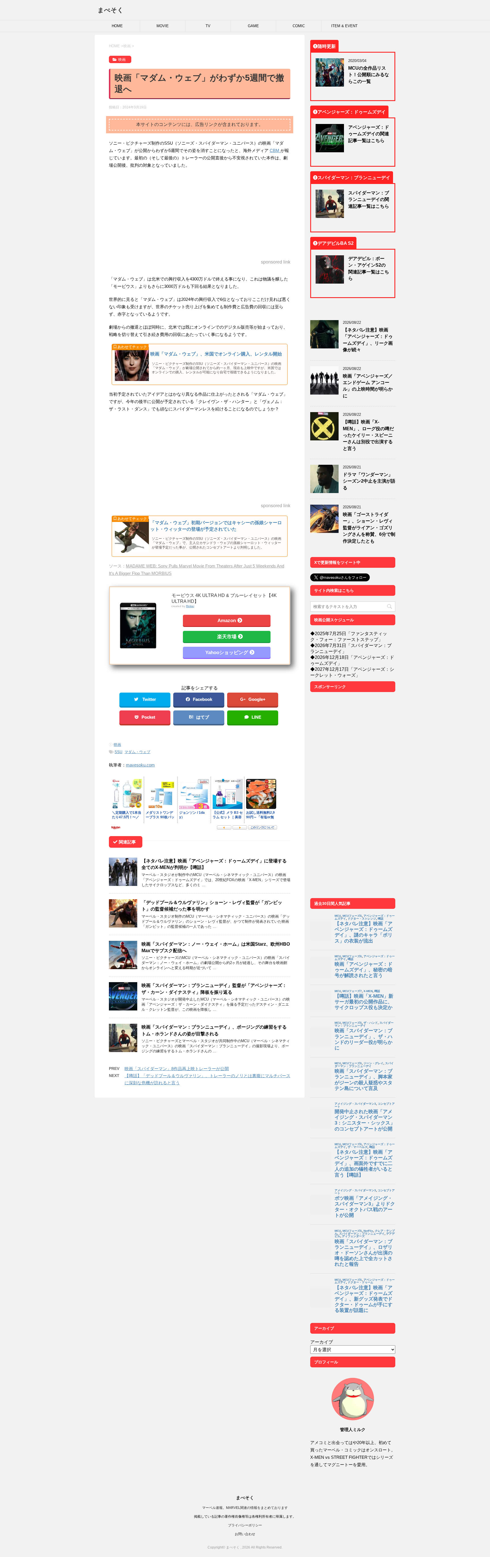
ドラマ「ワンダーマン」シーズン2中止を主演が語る (369, 481)
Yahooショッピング (226, 652)
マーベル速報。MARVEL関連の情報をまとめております (245, 1507)
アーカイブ (321, 1342)
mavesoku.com (140, 765)
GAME (253, 26)
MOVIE (163, 26)
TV (208, 26)
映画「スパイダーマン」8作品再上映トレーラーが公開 (176, 1068)
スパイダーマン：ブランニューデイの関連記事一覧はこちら (368, 199)
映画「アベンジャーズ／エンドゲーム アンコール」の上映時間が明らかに (368, 386)
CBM (275, 150)
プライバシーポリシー (245, 1525)
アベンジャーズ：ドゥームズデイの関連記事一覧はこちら (368, 134)
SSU (118, 752)
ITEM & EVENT (344, 26)
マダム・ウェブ (137, 752)
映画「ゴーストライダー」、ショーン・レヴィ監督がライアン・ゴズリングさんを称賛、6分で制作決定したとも (369, 527)
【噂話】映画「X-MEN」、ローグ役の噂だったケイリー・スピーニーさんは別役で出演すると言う (368, 435)
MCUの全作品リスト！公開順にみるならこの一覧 (368, 74)
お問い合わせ (245, 1534)
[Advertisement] (199, 214)
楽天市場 (226, 636)
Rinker (190, 606)
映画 (117, 744)
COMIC (299, 26)
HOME (117, 26)
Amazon (226, 620)
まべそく (111, 10)
